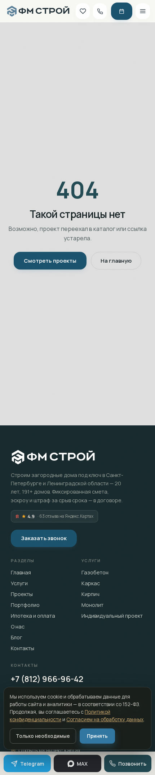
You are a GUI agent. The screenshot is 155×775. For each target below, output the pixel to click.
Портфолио (25, 604)
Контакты (22, 648)
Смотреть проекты (50, 260)
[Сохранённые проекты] (83, 11)
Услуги (19, 583)
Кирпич (90, 594)
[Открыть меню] (143, 11)
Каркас (90, 583)
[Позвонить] (100, 11)
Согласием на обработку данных (104, 719)
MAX (82, 763)
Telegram (32, 763)
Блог (16, 637)
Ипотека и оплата (33, 615)
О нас (18, 626)
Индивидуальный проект (112, 615)
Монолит (92, 604)
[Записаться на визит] (121, 11)
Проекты (22, 594)
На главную (116, 260)
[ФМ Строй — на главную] (38, 11)
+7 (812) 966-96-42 (47, 679)
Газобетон (94, 572)
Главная (21, 572)
